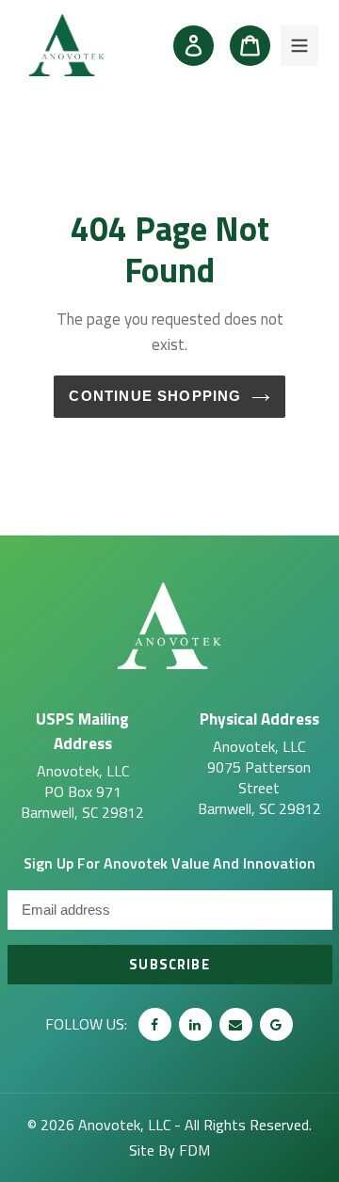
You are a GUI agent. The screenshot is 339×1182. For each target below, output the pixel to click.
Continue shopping (155, 396)
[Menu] (299, 45)
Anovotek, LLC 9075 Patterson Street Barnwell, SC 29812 (259, 763)
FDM (194, 1150)
